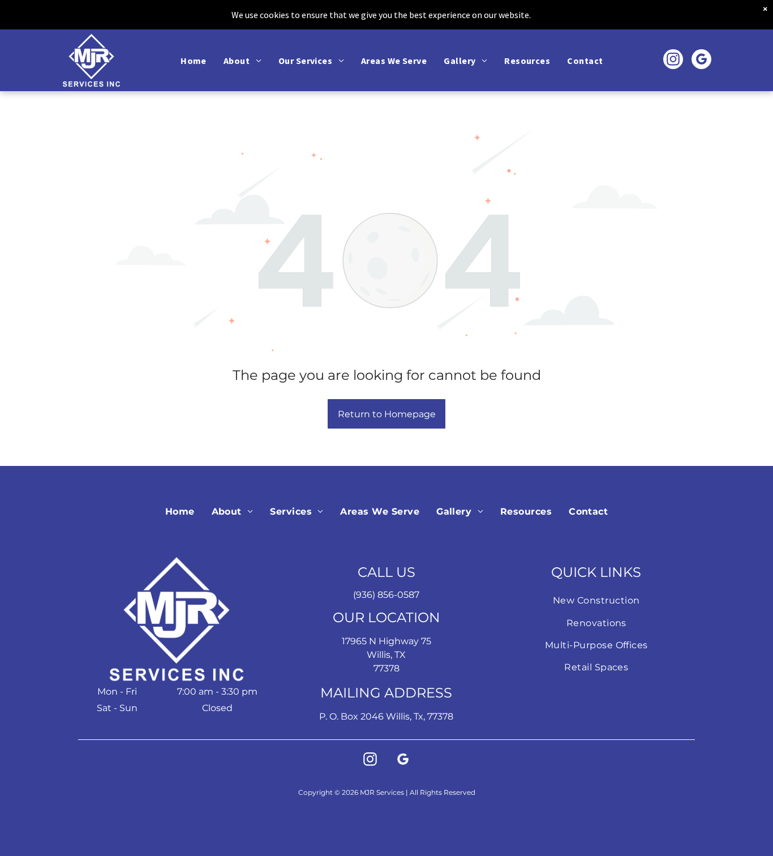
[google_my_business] (701, 60)
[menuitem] (193, 60)
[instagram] (673, 60)
